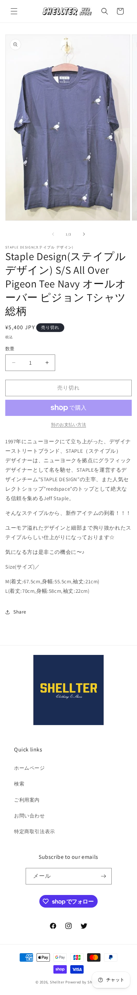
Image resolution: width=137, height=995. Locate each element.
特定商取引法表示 (34, 831)
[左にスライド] (53, 234)
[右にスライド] (84, 234)
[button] (14, 11)
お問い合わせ (29, 815)
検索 (19, 784)
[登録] (103, 876)
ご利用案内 (27, 800)
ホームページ (29, 768)
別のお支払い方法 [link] (68, 424)
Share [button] (19, 612)
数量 (10, 349)
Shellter (57, 982)
